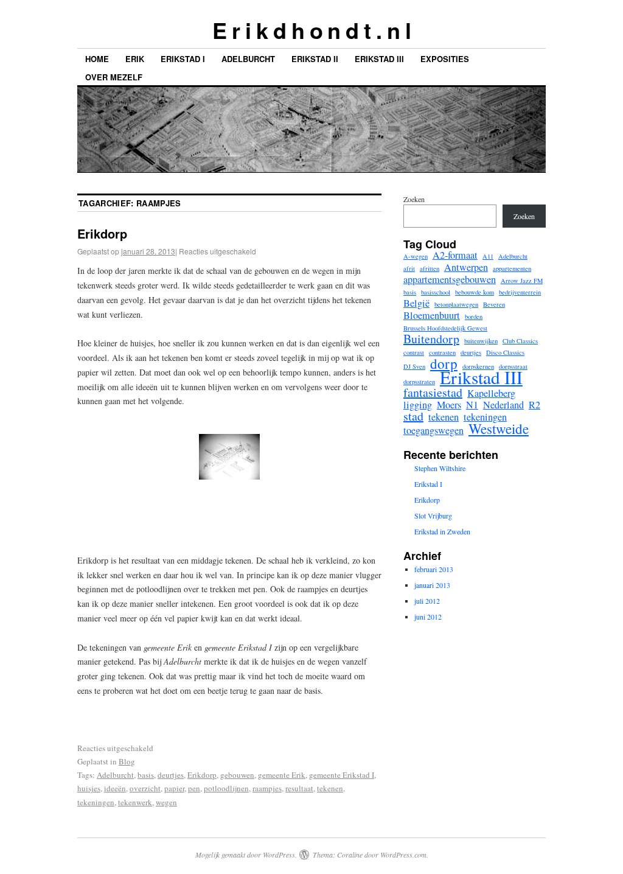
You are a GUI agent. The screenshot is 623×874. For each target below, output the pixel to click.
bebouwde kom (474, 292)
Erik (134, 59)
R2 (534, 404)
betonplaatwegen (456, 304)
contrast (413, 352)
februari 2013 (433, 569)
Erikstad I (183, 59)
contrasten (442, 352)
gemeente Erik (281, 774)
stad (413, 416)
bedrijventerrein (520, 292)
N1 (472, 404)
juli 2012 (427, 601)
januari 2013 (432, 585)
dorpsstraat (513, 366)
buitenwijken (481, 341)
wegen (166, 802)
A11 (487, 256)
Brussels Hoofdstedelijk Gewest (445, 328)
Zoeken (414, 199)
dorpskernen (478, 366)
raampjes (267, 788)
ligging (417, 404)
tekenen (330, 788)
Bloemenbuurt (431, 315)
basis (145, 774)
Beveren (494, 304)
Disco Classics (505, 352)
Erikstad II (314, 59)
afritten (429, 268)
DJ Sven (414, 366)
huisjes (88, 788)
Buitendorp (431, 339)
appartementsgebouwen (449, 279)
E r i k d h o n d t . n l (311, 30)
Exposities (444, 59)
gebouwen (237, 774)
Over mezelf (113, 77)
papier (174, 788)
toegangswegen (433, 430)
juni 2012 (428, 616)
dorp (444, 363)
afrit (409, 268)
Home (97, 59)
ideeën (115, 788)
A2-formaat (455, 255)
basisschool (435, 292)
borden (473, 316)
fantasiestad (432, 392)
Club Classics (520, 341)
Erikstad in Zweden (442, 531)
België (416, 303)
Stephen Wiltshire (439, 468)
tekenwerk (135, 802)
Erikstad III (379, 59)
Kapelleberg (491, 393)
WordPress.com (403, 854)
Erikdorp (102, 233)
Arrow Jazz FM (522, 280)
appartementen (512, 268)
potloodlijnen (226, 788)
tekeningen (95, 802)
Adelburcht (248, 59)
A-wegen (415, 256)
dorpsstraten (419, 381)
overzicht (145, 788)
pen (194, 788)
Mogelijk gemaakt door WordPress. (246, 854)
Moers (449, 404)
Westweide (498, 428)
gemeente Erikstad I (341, 774)
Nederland (503, 404)
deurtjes (171, 774)
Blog (127, 761)
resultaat (299, 788)
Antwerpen (466, 267)
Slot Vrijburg (433, 515)
